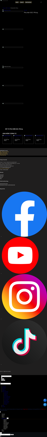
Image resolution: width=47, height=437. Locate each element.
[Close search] (1, 433)
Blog (1, 178)
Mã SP (3, 389)
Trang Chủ (4, 386)
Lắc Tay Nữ (6, 400)
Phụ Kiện (25, 10)
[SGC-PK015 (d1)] (13, 47)
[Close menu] (0, 412)
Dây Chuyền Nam (7, 396)
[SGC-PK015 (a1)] (7, 10)
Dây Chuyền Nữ (7, 397)
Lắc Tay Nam (6, 399)
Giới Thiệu (1, 176)
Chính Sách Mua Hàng (4, 183)
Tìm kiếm (12, 434)
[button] (23, 126)
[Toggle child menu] (8, 418)
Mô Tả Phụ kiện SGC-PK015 (14, 129)
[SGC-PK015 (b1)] (13, 11)
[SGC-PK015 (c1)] (13, 29)
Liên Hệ (1, 177)
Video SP (4, 390)
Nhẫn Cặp (6, 395)
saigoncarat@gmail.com (6, 167)
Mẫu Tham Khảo (5, 391)
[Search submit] (1, 377)
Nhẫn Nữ (5, 394)
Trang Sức (2, 174)
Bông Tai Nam (6, 401)
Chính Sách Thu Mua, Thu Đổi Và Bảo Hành (7, 184)
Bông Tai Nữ (6, 402)
